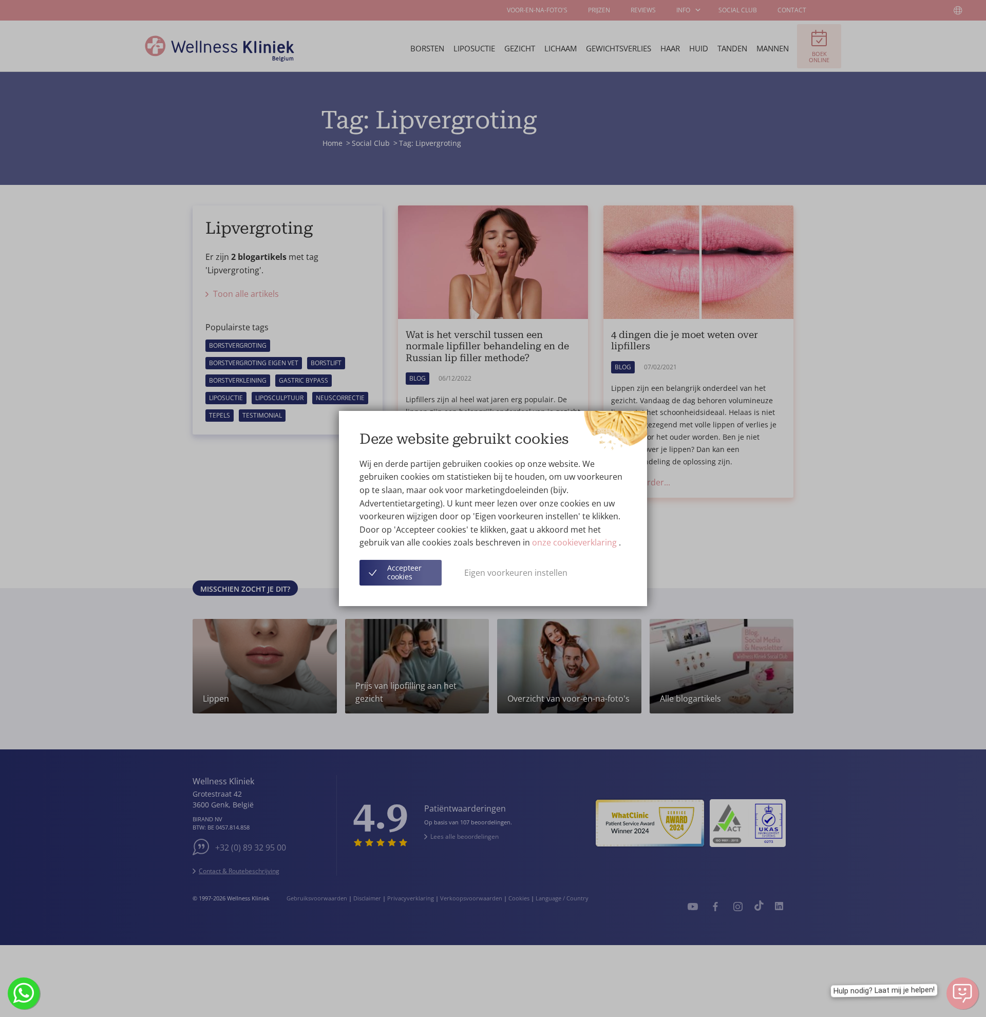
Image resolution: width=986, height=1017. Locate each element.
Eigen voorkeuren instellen (515, 572)
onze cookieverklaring (575, 542)
